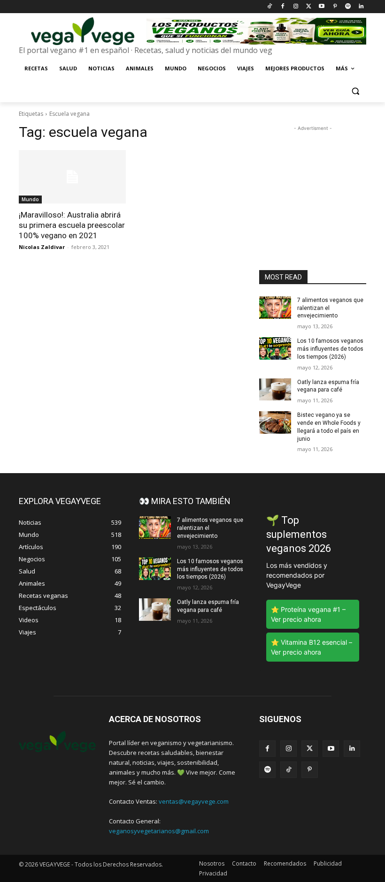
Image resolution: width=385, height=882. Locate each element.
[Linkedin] (360, 6)
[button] (355, 91)
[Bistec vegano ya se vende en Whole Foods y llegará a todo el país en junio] (275, 422)
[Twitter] (308, 6)
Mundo (30, 199)
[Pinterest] (335, 6)
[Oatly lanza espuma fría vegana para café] (275, 389)
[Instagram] (295, 6)
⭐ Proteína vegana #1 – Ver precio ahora (308, 614)
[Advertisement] (313, 180)
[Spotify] (347, 6)
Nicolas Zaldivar (42, 246)
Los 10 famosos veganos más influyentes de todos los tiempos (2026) (330, 349)
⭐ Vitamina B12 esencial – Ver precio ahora (311, 647)
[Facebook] (282, 6)
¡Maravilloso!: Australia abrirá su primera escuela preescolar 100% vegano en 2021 (72, 225)
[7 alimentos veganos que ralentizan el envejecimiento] (275, 307)
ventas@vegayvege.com (194, 801)
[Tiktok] (269, 6)
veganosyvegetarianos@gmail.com (159, 831)
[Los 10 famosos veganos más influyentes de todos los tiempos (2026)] (275, 348)
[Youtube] (321, 6)
